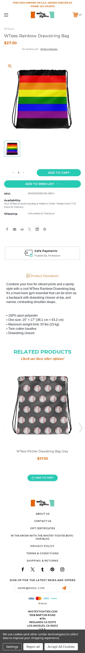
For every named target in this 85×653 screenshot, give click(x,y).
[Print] (22, 229)
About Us (42, 513)
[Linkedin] (37, 229)
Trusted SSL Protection (47, 255)
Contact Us (42, 521)
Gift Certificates (42, 528)
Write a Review (49, 49)
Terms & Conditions (42, 553)
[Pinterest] (45, 229)
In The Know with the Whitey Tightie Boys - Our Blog (42, 537)
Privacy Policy (42, 546)
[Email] (15, 229)
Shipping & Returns (42, 560)
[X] (30, 229)
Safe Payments (45, 251)
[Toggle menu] (12, 14)
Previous (5, 427)
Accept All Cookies (61, 647)
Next (80, 427)
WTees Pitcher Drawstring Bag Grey (42, 451)
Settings (12, 647)
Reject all (33, 647)
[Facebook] (7, 229)
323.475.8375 (47, 6)
